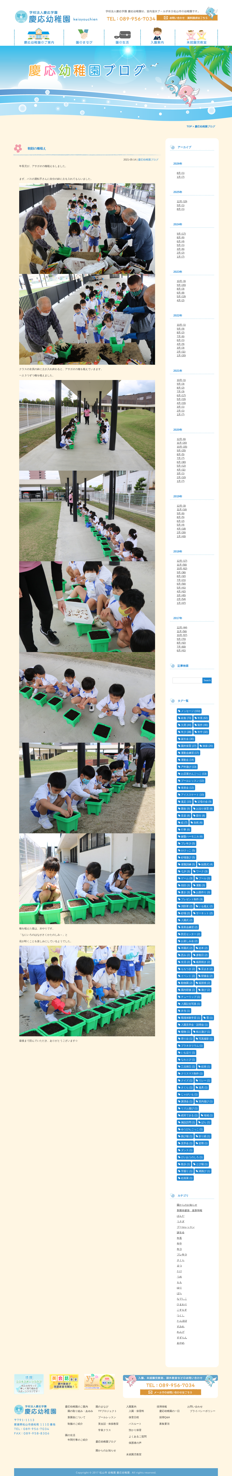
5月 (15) (181, 399)
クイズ (185, 1080)
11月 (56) (182, 564)
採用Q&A (164, 1417)
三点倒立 (186, 1066)
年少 (183, 731)
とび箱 (200, 1164)
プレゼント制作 (190, 899)
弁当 (183, 1010)
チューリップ (188, 996)
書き (183, 892)
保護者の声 (135, 1442)
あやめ (180, 1343)
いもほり (186, 1052)
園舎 (183, 808)
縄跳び (202, 1171)
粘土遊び (201, 1031)
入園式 (185, 920)
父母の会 (203, 801)
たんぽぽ (182, 1320)
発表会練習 (187, 927)
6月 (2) (180, 521)
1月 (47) (181, 603)
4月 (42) (181, 591)
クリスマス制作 (190, 1073)
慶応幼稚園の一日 (169, 1411)
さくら (185, 1087)
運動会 (185, 759)
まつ (179, 1265)
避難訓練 (186, 864)
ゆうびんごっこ (190, 1129)
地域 (206, 1115)
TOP (189, 126)
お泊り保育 (202, 808)
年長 (200, 717)
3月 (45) (181, 595)
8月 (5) (180, 454)
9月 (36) (181, 572)
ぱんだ (180, 1215)
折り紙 (202, 1136)
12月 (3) (181, 505)
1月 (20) (181, 355)
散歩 (183, 1164)
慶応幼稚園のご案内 (76, 1406)
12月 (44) (182, 627)
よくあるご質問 (138, 1436)
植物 (183, 1031)
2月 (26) (181, 532)
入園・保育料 (136, 1411)
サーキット (202, 913)
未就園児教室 (133, 1454)
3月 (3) (180, 347)
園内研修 (186, 989)
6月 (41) (181, 650)
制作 (200, 724)
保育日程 (134, 1417)
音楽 (183, 815)
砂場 (183, 913)
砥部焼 (202, 982)
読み (183, 955)
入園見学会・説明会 (192, 1024)
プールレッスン (190, 780)
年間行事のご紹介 (78, 1439)
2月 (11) (181, 351)
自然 (196, 822)
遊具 (201, 1087)
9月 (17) (181, 233)
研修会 (205, 975)
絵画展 (185, 1178)
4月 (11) (181, 469)
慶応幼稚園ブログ (148, 159)
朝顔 (183, 885)
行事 (183, 829)
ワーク (200, 871)
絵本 (201, 948)
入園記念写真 (188, 1003)
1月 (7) (180, 176)
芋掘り (185, 1171)
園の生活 (70, 1435)
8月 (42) (181, 642)
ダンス (185, 1150)
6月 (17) (181, 395)
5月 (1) (180, 245)
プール (202, 878)
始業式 (205, 864)
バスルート (135, 1423)
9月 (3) (180, 383)
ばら (203, 1122)
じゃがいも (187, 1094)
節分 (198, 815)
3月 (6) (180, 249)
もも (179, 1282)
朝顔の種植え (37, 148)
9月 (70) (181, 639)
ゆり (179, 1287)
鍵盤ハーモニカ (190, 836)
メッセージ (187, 711)
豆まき (205, 968)
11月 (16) (182, 509)
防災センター (188, 934)
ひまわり (182, 1304)
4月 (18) (181, 528)
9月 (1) (180, 205)
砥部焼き (201, 961)
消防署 (185, 906)
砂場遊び (186, 857)
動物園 (185, 982)
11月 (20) (182, 442)
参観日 (200, 955)
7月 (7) (180, 458)
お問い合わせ (195, 1406)
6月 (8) (180, 292)
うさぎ (180, 1221)
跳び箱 (185, 1136)
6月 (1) (180, 340)
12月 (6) (181, 439)
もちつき (186, 968)
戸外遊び (186, 766)
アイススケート (190, 794)
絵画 (203, 1066)
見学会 (185, 1143)
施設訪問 (186, 1122)
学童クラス (104, 1430)
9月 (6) (180, 513)
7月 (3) (180, 391)
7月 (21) (181, 580)
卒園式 (185, 948)
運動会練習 (187, 752)
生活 (183, 961)
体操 (205, 745)
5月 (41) (181, 587)
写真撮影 (204, 1038)
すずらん (182, 1337)
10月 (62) (182, 568)
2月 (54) (181, 599)
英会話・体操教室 (108, 1423)
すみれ (180, 1326)
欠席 (183, 724)
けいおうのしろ (190, 1157)
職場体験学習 (188, 1017)
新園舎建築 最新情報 (189, 1210)
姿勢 (201, 1143)
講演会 (185, 1101)
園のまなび (102, 1406)
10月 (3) (181, 281)
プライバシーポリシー (202, 1411)
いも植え (204, 906)
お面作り (201, 892)
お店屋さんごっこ (191, 773)
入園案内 (131, 1406)
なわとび (186, 1059)
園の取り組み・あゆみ (80, 1411)
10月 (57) (182, 635)
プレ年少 (186, 843)
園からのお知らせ (187, 1204)
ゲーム (185, 878)
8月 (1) (180, 173)
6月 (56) (181, 583)
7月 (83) (181, 646)
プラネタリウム (190, 1045)
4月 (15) (181, 403)
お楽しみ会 (187, 941)
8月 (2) (180, 332)
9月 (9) (180, 328)
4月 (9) (180, 344)
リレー (202, 1080)
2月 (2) (180, 252)
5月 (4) (180, 524)
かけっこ (186, 850)
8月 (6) (180, 237)
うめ (179, 1276)
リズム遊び (187, 1108)
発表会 (185, 787)
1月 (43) (181, 536)
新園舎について (76, 1417)
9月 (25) (181, 450)
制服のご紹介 (75, 1423)
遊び (203, 989)
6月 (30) (181, 462)
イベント (186, 975)
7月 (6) (180, 336)
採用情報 (162, 1406)
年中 (200, 731)
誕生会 (185, 738)
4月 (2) (180, 300)
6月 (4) (180, 241)
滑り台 (185, 1038)
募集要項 (164, 1423)
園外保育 (186, 745)
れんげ (180, 1331)
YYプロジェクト (107, 1411)
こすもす (182, 1309)
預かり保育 (135, 1430)
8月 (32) (181, 576)
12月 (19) (182, 201)
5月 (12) (181, 465)
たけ (179, 1271)
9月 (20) (181, 285)
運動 (198, 885)
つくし (180, 1315)
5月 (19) (181, 296)
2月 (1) (180, 410)
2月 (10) (181, 477)
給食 (183, 717)
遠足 (183, 801)
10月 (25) (182, 446)
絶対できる (187, 1115)
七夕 (183, 871)
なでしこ (182, 1298)
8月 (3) (180, 288)
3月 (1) (180, 406)
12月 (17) (182, 560)
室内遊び (204, 1101)
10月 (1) (181, 324)
